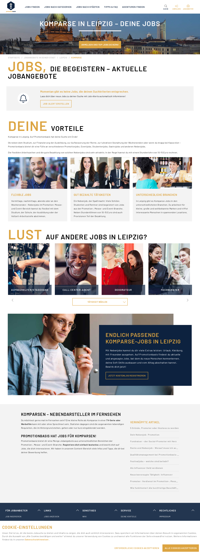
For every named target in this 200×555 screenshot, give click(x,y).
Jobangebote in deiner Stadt (40, 57)
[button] (166, 7)
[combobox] (100, 302)
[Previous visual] (12, 300)
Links (47, 510)
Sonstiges (89, 510)
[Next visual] (187, 300)
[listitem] (23, 516)
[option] (154, 428)
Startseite (14, 57)
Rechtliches (167, 510)
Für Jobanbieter (16, 510)
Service (126, 510)
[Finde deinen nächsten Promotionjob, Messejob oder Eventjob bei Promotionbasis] (10, 6)
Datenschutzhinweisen (37, 539)
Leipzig (63, 57)
